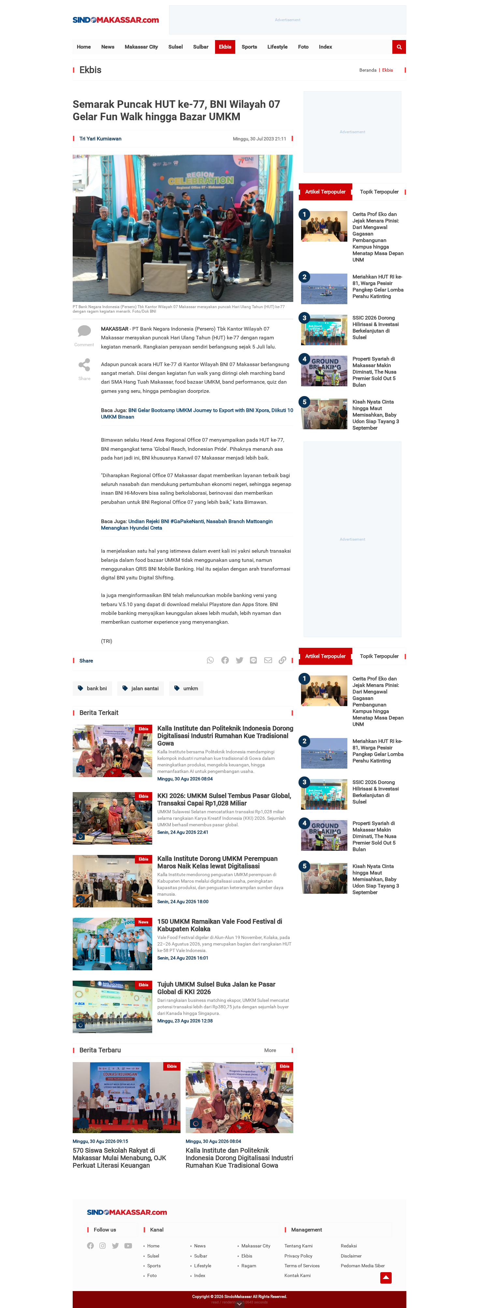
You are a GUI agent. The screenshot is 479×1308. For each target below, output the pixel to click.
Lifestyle (278, 47)
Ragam (248, 1265)
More (270, 1050)
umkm (190, 688)
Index (325, 47)
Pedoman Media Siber (363, 1265)
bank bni (96, 688)
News (107, 47)
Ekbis (225, 47)
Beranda (368, 70)
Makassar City (141, 47)
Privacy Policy (298, 1255)
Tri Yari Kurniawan (101, 138)
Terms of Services (302, 1265)
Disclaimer (351, 1255)
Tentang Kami (298, 1245)
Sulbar (201, 47)
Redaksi (349, 1245)
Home (84, 47)
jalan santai (144, 688)
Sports (249, 47)
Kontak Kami (297, 1275)
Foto (303, 47)
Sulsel (175, 47)
